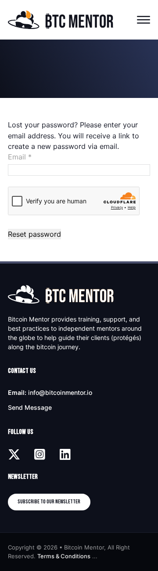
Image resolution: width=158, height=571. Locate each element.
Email (20, 156)
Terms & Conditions (63, 556)
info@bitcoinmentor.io (60, 392)
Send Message (30, 407)
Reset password (34, 234)
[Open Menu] (143, 20)
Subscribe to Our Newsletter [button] (49, 501)
